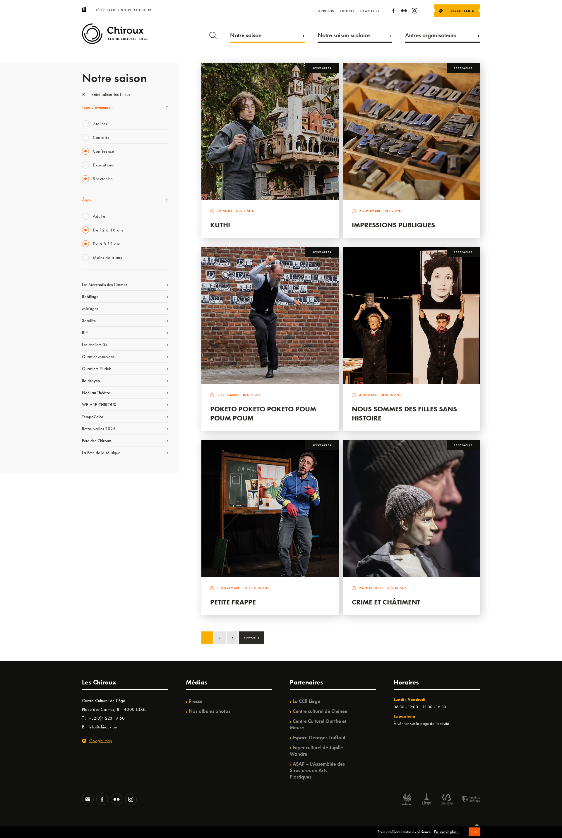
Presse (196, 701)
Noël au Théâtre (96, 393)
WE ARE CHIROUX (99, 405)
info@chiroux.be (103, 727)
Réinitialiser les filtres (110, 94)
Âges (86, 200)
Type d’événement (98, 107)
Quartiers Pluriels (96, 369)
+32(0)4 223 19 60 (107, 718)
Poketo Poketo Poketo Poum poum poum (263, 413)
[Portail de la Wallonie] (406, 800)
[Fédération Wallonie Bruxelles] (446, 800)
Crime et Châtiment (386, 602)
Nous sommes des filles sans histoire (404, 413)
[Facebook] (393, 11)
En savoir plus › (446, 832)
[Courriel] (88, 799)
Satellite (89, 320)
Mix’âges (90, 308)
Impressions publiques (393, 224)
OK (474, 832)
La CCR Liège (306, 701)
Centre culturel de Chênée (320, 711)
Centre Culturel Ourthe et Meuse (318, 724)
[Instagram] (414, 11)
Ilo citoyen (91, 381)
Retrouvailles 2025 (99, 429)
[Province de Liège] (467, 800)
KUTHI (220, 224)
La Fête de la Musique (101, 453)
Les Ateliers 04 (95, 345)
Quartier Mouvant (98, 357)
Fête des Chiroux (96, 441)
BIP (85, 332)
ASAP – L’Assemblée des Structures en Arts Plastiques (317, 770)
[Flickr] (404, 11)
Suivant (252, 637)
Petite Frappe (233, 602)
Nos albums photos (209, 711)
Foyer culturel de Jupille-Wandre (317, 750)
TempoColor (92, 417)
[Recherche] (213, 34)
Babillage (90, 296)
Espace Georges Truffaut (319, 737)
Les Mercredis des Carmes (104, 284)
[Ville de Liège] (426, 800)
